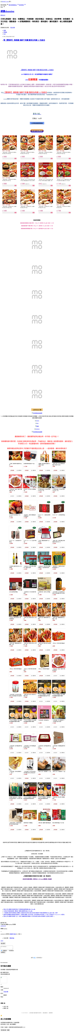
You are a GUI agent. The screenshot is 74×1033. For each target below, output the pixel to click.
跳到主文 (3, 15)
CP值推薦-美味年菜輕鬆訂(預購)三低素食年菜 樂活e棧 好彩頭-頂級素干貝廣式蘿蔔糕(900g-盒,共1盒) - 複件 (30, 912)
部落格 (5, 32)
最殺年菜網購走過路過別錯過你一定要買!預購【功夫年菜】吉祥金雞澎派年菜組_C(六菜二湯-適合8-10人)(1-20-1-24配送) (34, 914)
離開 (8, 1030)
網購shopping (7, 11)
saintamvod (3, 925)
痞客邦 (11, 934)
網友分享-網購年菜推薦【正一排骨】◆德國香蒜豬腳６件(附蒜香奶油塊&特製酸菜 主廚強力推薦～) (28, 916)
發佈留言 (3, 952)
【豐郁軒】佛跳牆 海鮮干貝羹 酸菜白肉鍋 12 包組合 (37, 70)
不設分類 (12, 27)
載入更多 (3, 943)
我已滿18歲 (3, 1030)
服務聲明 (51, 1012)
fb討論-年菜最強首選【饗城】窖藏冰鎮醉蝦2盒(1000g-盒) (17, 911)
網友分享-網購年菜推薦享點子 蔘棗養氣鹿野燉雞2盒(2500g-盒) (19, 909)
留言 (15, 934)
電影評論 (12, 938)
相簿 (4, 30)
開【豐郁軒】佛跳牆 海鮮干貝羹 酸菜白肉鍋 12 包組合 (24, 40)
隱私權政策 (45, 1012)
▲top (2, 940)
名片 (4, 34)
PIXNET (26, 1012)
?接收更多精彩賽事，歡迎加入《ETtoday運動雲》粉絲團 (37, 879)
